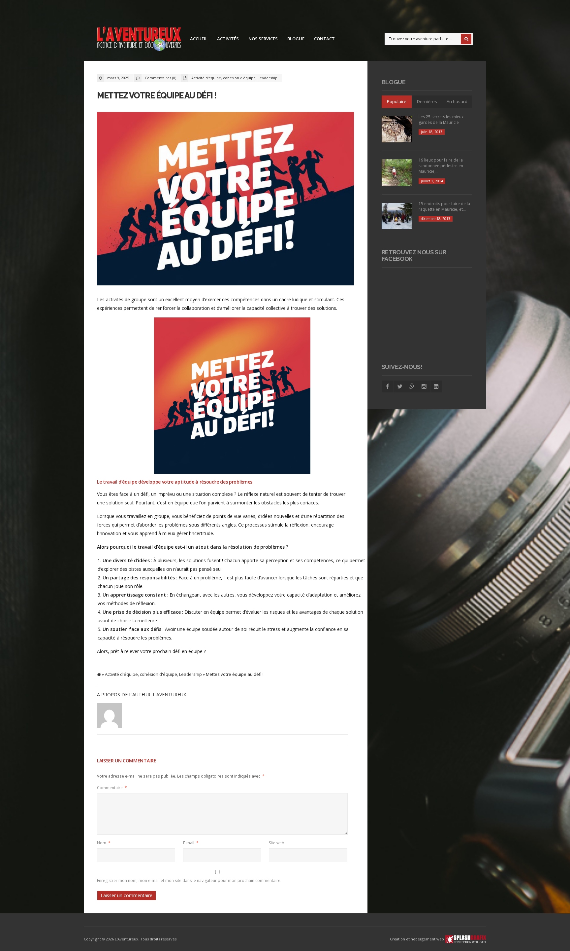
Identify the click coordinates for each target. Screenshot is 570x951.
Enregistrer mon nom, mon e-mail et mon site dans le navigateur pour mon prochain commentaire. (189, 880)
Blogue (295, 39)
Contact (324, 39)
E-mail (191, 843)
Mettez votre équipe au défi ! (156, 95)
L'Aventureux (169, 694)
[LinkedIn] (436, 386)
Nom (104, 843)
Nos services (263, 39)
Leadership (267, 77)
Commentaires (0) (160, 77)
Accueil (198, 39)
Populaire (396, 101)
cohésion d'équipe (239, 77)
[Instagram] (424, 386)
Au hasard (457, 101)
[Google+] (412, 386)
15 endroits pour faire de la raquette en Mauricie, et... (444, 206)
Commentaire (112, 787)
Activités (228, 39)
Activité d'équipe (206, 77)
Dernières (427, 101)
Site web (276, 843)
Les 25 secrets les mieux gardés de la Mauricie (441, 119)
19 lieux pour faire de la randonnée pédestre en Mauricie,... (441, 165)
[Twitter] (400, 386)
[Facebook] (388, 386)
